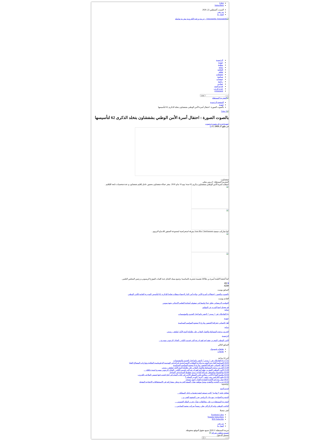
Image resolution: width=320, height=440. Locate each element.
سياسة (220, 77)
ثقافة (221, 72)
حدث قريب (218, 89)
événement (218, 91)
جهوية (220, 63)
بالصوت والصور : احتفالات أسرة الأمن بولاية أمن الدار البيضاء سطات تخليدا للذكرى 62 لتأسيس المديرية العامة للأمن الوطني (178, 294)
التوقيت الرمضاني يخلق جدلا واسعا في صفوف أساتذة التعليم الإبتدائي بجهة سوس (195, 303)
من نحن (220, 12)
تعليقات (221, 351)
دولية (221, 67)
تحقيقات (219, 74)
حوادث (220, 84)
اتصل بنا (220, 14)
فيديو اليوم (218, 86)
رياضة (220, 82)
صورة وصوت (210, 124)
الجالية (220, 70)
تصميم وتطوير (223, 433)
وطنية (220, 65)
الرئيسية (219, 60)
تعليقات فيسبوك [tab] (217, 349)
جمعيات (219, 79)
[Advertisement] (160, 39)
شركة (214, 433)
